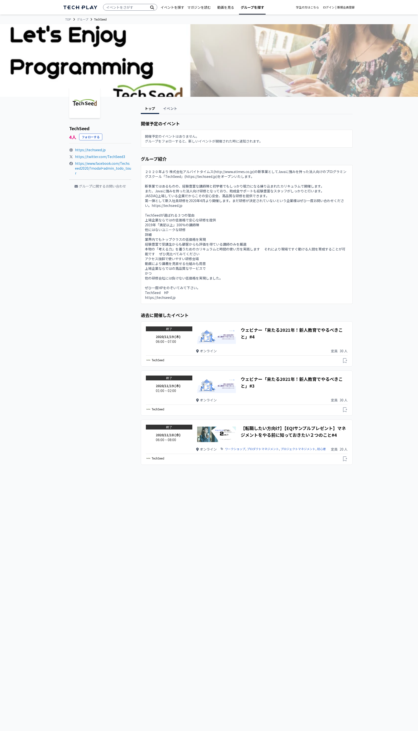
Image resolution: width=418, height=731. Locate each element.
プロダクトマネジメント (263, 449)
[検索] (152, 7)
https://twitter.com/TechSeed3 (100, 156)
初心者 (321, 449)
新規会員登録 (346, 7)
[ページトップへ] (80, 7)
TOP (68, 19)
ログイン (329, 7)
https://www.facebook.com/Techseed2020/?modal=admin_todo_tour (103, 168)
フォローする (91, 137)
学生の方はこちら (307, 7)
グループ (82, 19)
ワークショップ (235, 449)
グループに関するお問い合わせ (102, 186)
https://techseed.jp (90, 149)
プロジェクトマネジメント (298, 449)
